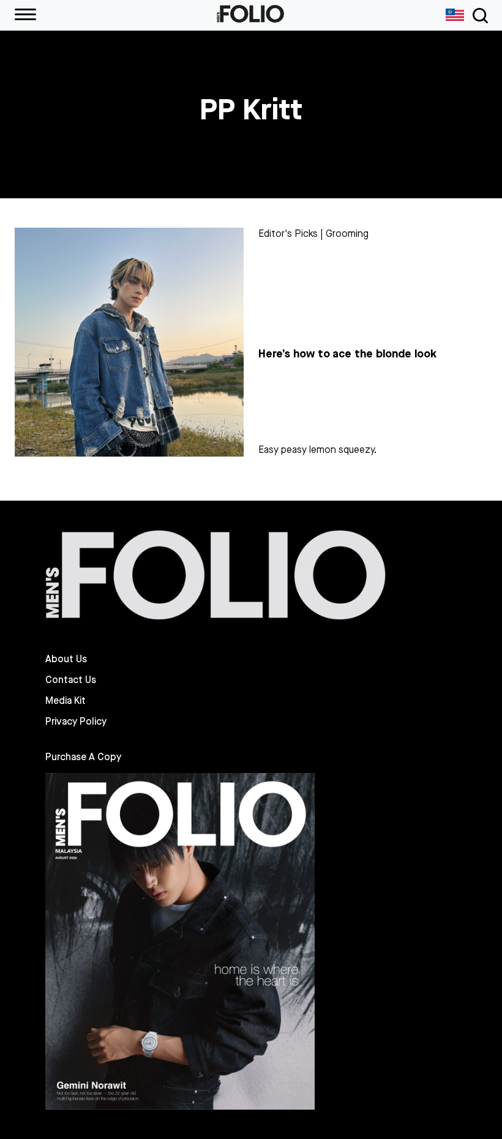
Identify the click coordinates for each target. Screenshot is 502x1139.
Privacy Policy (76, 721)
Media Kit (65, 701)
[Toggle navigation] (478, 15)
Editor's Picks (288, 233)
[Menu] (25, 15)
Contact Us (70, 680)
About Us (66, 659)
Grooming (347, 233)
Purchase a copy (83, 756)
